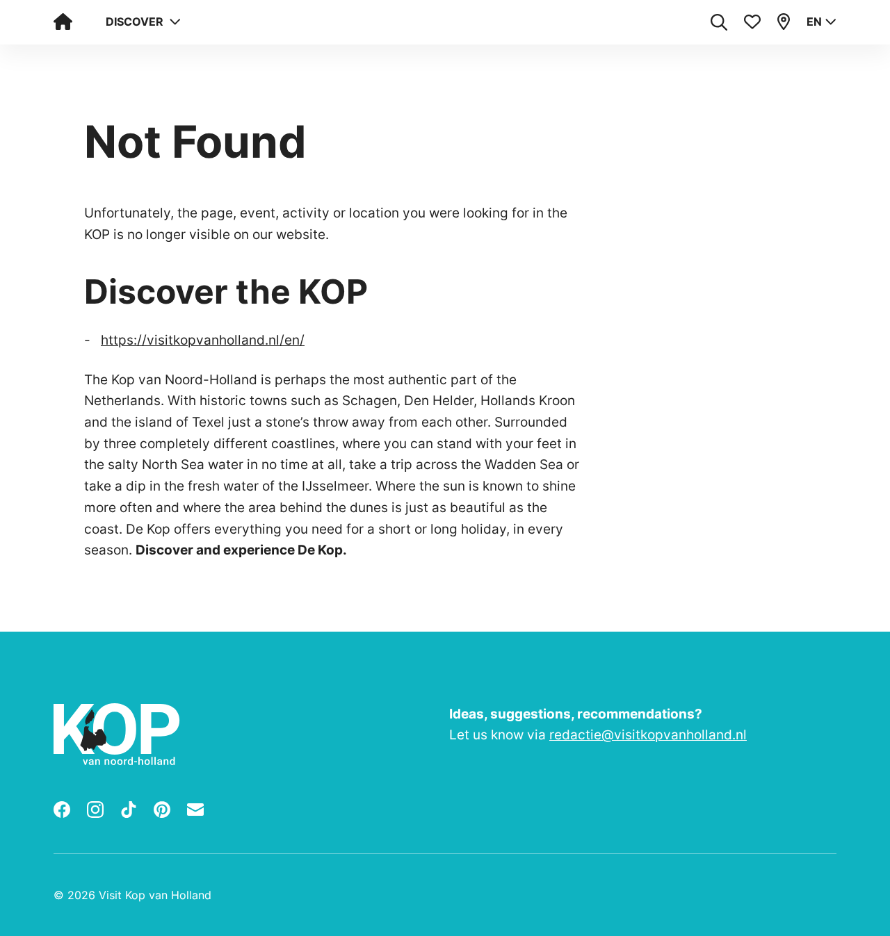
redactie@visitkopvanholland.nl (648, 734)
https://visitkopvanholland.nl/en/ (203, 339)
